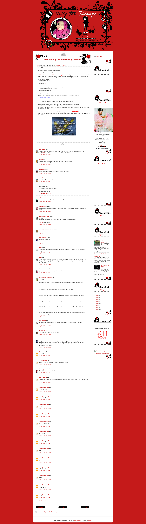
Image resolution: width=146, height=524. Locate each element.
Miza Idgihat (42, 149)
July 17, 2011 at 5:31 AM (45, 154)
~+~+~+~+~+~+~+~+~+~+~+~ (46, 277)
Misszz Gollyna (43, 377)
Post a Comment (41, 500)
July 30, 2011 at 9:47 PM (45, 452)
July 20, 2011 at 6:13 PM (45, 334)
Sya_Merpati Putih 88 (44, 369)
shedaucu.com (77, 520)
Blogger (90, 520)
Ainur (40, 257)
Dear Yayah (42, 351)
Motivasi (64, 65)
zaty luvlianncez (43, 360)
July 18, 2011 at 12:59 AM (45, 181)
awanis (41, 159)
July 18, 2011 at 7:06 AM (45, 224)
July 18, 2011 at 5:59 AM (45, 211)
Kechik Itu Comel (43, 269)
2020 (97, 295)
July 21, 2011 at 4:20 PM (45, 347)
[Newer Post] (41, 508)
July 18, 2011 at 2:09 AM (45, 201)
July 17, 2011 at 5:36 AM (45, 164)
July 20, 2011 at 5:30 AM (45, 272)
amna (40, 339)
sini (46, 83)
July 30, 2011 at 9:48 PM (45, 497)
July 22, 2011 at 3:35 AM (45, 364)
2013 (97, 309)
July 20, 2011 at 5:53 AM (45, 316)
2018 (97, 299)
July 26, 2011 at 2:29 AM (45, 382)
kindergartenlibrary (44, 387)
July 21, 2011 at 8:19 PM (45, 355)
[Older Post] (85, 508)
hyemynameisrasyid (44, 216)
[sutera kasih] (42, 206)
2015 (97, 305)
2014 (97, 307)
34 (57, 65)
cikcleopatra (42, 330)
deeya (40, 247)
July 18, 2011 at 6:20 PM (45, 233)
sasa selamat (42, 320)
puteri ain (41, 197)
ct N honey (42, 169)
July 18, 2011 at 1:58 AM (45, 193)
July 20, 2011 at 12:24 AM (45, 264)
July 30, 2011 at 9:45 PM (45, 391)
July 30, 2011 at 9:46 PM (45, 426)
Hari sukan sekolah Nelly (104, 241)
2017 (97, 301)
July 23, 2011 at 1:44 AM (45, 372)
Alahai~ (41, 222)
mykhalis (41, 177)
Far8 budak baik (43, 237)
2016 (97, 303)
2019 (97, 297)
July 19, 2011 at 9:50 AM (45, 243)
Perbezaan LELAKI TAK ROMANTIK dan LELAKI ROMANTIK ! (100, 255)
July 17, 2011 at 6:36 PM (45, 173)
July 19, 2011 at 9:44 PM (45, 252)
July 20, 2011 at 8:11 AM (45, 325)
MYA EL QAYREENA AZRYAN (46, 229)
